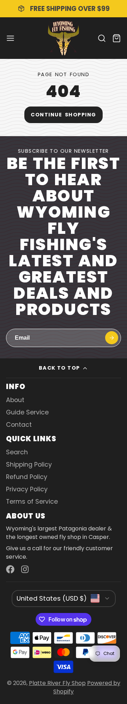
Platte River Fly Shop (57, 683)
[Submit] (111, 337)
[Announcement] (63, 8)
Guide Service (27, 412)
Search (17, 452)
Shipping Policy (29, 464)
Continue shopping (63, 114)
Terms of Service (32, 501)
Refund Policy (26, 477)
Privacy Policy (27, 489)
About (15, 400)
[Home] (63, 38)
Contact (19, 424)
